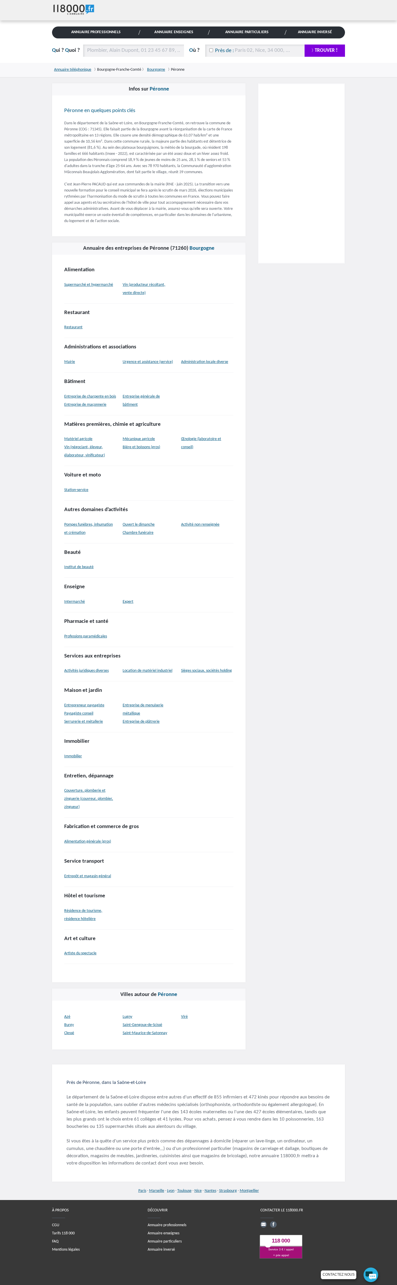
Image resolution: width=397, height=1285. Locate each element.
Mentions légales (66, 1249)
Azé (67, 1017)
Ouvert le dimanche (139, 524)
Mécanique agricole (139, 439)
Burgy (69, 1025)
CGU (55, 1225)
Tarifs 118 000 (63, 1233)
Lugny (127, 1017)
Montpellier (249, 1191)
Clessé (69, 1033)
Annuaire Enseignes (173, 32)
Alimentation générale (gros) (87, 841)
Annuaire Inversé (315, 32)
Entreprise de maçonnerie (85, 405)
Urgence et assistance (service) (148, 362)
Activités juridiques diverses (86, 671)
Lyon (170, 1191)
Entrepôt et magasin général (87, 876)
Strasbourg (228, 1191)
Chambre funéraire (138, 533)
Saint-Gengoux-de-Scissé (142, 1025)
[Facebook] (273, 1224)
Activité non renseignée (200, 524)
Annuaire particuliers (165, 1241)
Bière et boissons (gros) (141, 447)
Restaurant (73, 327)
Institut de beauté (79, 567)
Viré (184, 1017)
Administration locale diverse (204, 362)
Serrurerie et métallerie (83, 721)
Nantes (210, 1191)
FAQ (55, 1241)
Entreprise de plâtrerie (141, 721)
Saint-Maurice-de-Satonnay (145, 1033)
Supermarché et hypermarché (88, 285)
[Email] (263, 1224)
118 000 (281, 1241)
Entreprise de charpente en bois (90, 396)
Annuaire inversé (161, 1249)
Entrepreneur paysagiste (84, 705)
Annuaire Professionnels (96, 32)
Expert (128, 602)
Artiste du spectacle (80, 953)
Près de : (224, 51)
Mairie (69, 362)
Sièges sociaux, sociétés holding (206, 671)
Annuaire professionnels (167, 1225)
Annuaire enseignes (163, 1233)
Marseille (156, 1191)
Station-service (76, 490)
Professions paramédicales (85, 636)
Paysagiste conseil (78, 713)
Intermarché (74, 602)
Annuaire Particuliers (247, 32)
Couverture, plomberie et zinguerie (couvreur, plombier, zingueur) (88, 798)
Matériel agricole (78, 439)
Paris (142, 1191)
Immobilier (73, 756)
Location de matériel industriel (147, 671)
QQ (66, 50)
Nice (198, 1191)
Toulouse (184, 1191)
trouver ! (326, 50)
